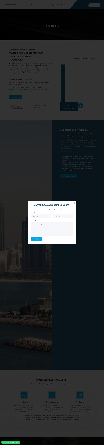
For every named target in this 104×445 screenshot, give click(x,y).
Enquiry (33, 220)
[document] (52, 222)
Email (55, 213)
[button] (74, 203)
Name (33, 213)
